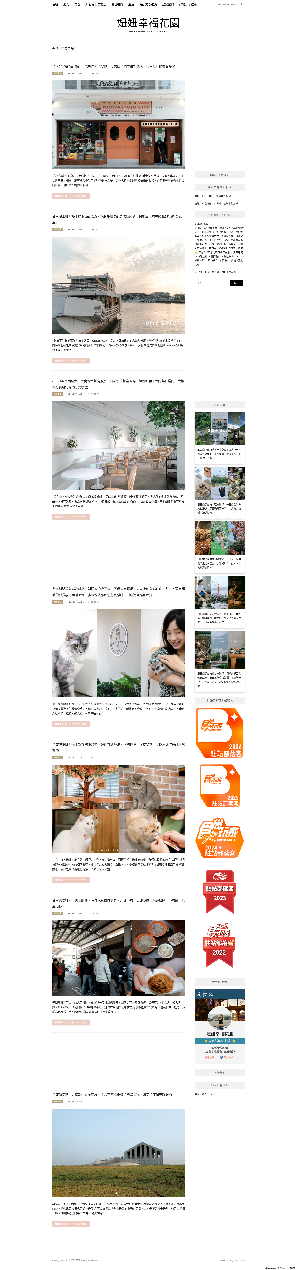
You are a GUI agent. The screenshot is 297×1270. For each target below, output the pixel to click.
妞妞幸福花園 (148, 23)
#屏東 (203, 260)
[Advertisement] (118, 558)
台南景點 (58, 73)
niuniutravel (76, 73)
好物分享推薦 (188, 4)
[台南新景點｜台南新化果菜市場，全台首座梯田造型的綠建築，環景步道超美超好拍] (118, 1152)
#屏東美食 (212, 260)
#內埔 (233, 260)
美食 (77, 4)
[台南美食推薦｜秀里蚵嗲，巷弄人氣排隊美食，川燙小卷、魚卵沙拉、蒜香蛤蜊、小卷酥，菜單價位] (118, 958)
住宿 (55, 4)
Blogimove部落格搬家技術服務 (280, 1268)
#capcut (238, 256)
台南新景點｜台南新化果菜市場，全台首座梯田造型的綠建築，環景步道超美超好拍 (112, 1095)
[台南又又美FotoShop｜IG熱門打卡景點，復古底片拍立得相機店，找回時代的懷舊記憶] (118, 124)
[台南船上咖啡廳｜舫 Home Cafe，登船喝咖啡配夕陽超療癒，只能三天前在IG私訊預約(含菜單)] (118, 285)
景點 (66, 4)
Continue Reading (76, 196)
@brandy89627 (202, 223)
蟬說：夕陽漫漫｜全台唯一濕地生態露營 (216, 203)
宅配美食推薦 (148, 4)
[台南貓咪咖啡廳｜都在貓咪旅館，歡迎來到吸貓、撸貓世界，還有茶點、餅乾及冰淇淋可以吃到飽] (118, 808)
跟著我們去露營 (95, 4)
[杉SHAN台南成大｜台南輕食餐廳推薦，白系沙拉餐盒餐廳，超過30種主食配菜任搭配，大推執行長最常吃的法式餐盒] (118, 445)
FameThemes (239, 1260)
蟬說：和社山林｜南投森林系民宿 (213, 196)
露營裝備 (117, 4)
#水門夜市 (223, 260)
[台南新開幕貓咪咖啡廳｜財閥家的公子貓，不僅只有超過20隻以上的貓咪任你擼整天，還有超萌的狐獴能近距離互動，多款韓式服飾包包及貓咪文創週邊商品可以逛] (118, 653)
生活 (131, 4)
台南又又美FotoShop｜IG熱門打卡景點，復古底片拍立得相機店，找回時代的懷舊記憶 (113, 66)
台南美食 (58, 229)
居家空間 (168, 4)
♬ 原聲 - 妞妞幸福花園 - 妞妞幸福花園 (215, 272)
